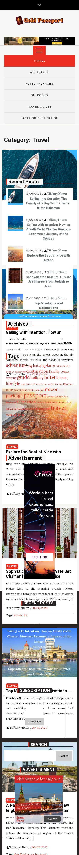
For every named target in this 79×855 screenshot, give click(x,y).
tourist (30, 409)
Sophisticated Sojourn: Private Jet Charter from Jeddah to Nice (48, 281)
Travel (39, 60)
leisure (62, 377)
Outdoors (39, 95)
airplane (47, 365)
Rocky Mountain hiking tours (57, 402)
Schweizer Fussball (15, 409)
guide (23, 377)
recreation (26, 401)
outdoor (49, 389)
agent (33, 365)
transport (43, 409)
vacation (15, 414)
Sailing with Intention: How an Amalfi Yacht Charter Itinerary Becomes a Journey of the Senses (48, 231)
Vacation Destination (39, 118)
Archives (11, 332)
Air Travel (39, 72)
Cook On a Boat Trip (16, 372)
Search (64, 756)
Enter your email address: (34, 699)
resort (40, 402)
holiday (37, 377)
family (54, 371)
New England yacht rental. (27, 390)
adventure (17, 365)
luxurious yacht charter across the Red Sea (42, 384)
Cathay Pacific (63, 366)
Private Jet (11, 402)
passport (35, 395)
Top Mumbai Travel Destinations (48, 305)
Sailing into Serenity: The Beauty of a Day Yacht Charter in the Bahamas (48, 203)
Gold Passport (43, 733)
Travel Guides (39, 106)
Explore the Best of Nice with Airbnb (48, 258)
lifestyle (13, 383)
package (14, 395)
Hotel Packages (39, 83)
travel (58, 407)
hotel (49, 377)
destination (37, 371)
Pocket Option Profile (57, 396)
